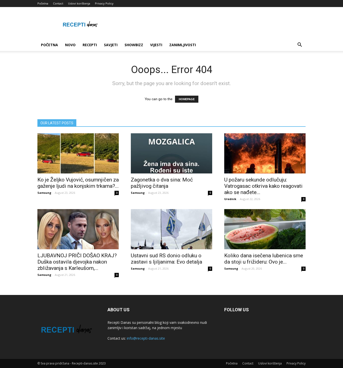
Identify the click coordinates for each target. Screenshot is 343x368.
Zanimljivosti (182, 44)
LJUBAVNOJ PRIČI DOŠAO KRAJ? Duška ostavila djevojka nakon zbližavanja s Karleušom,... (77, 262)
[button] (300, 45)
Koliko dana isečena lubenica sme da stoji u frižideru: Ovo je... (263, 259)
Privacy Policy (104, 3)
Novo (70, 44)
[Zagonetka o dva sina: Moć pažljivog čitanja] (171, 153)
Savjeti (111, 44)
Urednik (230, 199)
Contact (58, 3)
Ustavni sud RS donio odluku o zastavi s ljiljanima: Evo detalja (166, 259)
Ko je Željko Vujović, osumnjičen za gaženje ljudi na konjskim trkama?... (78, 183)
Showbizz (134, 44)
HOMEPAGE (187, 99)
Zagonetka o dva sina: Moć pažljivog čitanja (162, 183)
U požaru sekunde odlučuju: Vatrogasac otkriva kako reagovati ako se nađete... (263, 186)
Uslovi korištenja (79, 3)
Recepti (90, 44)
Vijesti (156, 44)
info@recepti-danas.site (146, 338)
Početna (42, 3)
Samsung (44, 193)
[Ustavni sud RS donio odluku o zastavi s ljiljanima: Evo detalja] (171, 229)
